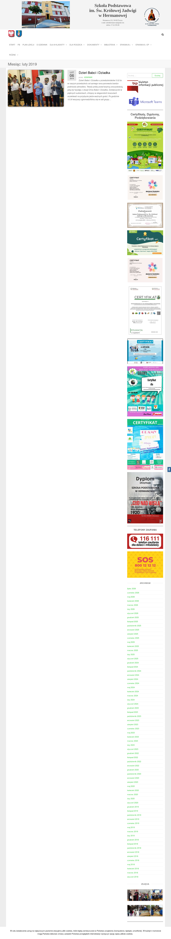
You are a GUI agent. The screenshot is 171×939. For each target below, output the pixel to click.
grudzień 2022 (133, 753)
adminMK (88, 77)
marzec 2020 (132, 794)
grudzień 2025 (133, 617)
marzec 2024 (132, 695)
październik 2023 (134, 716)
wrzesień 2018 (133, 852)
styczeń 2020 (132, 802)
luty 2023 (131, 745)
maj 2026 (131, 596)
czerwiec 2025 (133, 638)
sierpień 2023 (132, 724)
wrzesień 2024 (133, 675)
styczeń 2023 (132, 749)
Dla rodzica (75, 44)
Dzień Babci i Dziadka (94, 72)
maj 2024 (131, 687)
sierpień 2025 (132, 633)
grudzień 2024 (133, 662)
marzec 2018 (132, 872)
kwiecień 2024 (133, 691)
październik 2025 (134, 625)
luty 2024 (131, 699)
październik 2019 (134, 815)
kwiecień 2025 (133, 646)
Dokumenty (93, 44)
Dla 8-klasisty (57, 44)
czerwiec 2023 (133, 728)
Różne (12, 54)
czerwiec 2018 (133, 860)
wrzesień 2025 (133, 629)
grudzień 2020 (133, 769)
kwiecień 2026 (133, 601)
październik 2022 (134, 761)
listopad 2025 (132, 621)
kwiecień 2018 (133, 868)
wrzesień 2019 (133, 819)
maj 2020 (131, 786)
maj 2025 (131, 642)
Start (12, 44)
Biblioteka (109, 44)
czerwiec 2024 (133, 683)
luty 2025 (131, 654)
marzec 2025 (132, 650)
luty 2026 (131, 609)
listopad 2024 (132, 666)
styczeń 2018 (132, 876)
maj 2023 (131, 732)
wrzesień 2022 (133, 765)
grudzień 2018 (133, 839)
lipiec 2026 (131, 588)
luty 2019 (131, 835)
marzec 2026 (132, 605)
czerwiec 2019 (133, 823)
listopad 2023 (132, 712)
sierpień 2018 (132, 856)
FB (19, 44)
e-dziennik (42, 44)
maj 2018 (131, 864)
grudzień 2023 (133, 708)
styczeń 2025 (132, 658)
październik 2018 (134, 848)
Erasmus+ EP (142, 44)
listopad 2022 (132, 757)
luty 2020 (131, 798)
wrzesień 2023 (133, 720)
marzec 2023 (132, 740)
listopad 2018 (132, 843)
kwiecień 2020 (133, 790)
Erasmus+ (125, 44)
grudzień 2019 (133, 806)
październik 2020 (134, 773)
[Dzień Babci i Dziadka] (36, 88)
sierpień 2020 (132, 782)
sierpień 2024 (132, 679)
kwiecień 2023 (133, 736)
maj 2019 (131, 827)
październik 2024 (134, 671)
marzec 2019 (132, 831)
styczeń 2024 (132, 703)
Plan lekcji (28, 44)
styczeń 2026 (132, 613)
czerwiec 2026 (133, 592)
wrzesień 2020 (133, 778)
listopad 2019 (132, 810)
